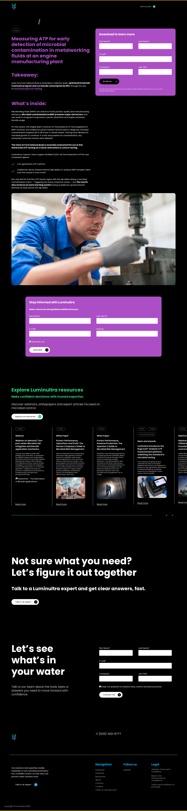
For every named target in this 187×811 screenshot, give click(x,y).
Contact (122, 6)
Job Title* (142, 67)
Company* (104, 67)
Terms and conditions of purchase (163, 785)
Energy (15, 30)
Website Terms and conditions (160, 770)
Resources (95, 6)
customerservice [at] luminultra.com (121, 738)
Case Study (55, 22)
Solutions (80, 6)
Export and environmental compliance (158, 778)
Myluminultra (168, 6)
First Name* (104, 41)
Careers (99, 786)
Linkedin (127, 769)
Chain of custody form (106, 790)
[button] (167, 515)
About (109, 6)
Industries (65, 6)
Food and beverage (147, 434)
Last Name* (143, 41)
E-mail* (102, 54)
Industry (100, 329)
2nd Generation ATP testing (28, 88)
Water (142, 429)
